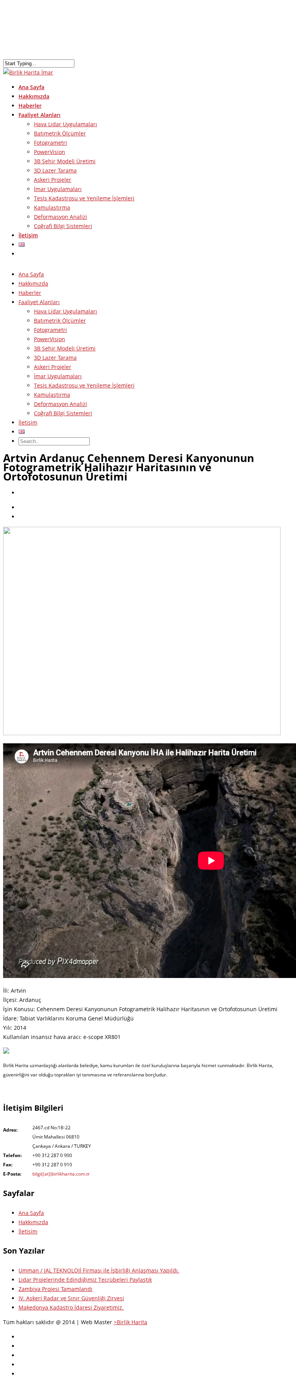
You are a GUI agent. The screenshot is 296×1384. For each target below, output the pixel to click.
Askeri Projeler (52, 179)
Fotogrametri (50, 142)
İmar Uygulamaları (58, 189)
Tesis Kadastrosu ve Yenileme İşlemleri (84, 198)
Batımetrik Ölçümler (60, 133)
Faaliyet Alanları (39, 302)
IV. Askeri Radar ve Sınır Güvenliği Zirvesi (71, 1298)
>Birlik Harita (130, 1322)
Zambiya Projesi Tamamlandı (55, 1289)
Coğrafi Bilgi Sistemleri (63, 226)
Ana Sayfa (31, 274)
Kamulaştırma (52, 207)
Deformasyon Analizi (60, 216)
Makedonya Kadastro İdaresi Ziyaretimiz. (71, 1307)
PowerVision (49, 152)
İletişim (28, 235)
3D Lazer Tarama (55, 170)
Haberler (29, 292)
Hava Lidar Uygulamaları (65, 124)
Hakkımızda (33, 283)
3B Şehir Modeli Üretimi (65, 161)
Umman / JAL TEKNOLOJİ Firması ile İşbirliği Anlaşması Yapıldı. (98, 1270)
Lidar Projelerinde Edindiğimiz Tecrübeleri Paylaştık (85, 1279)
